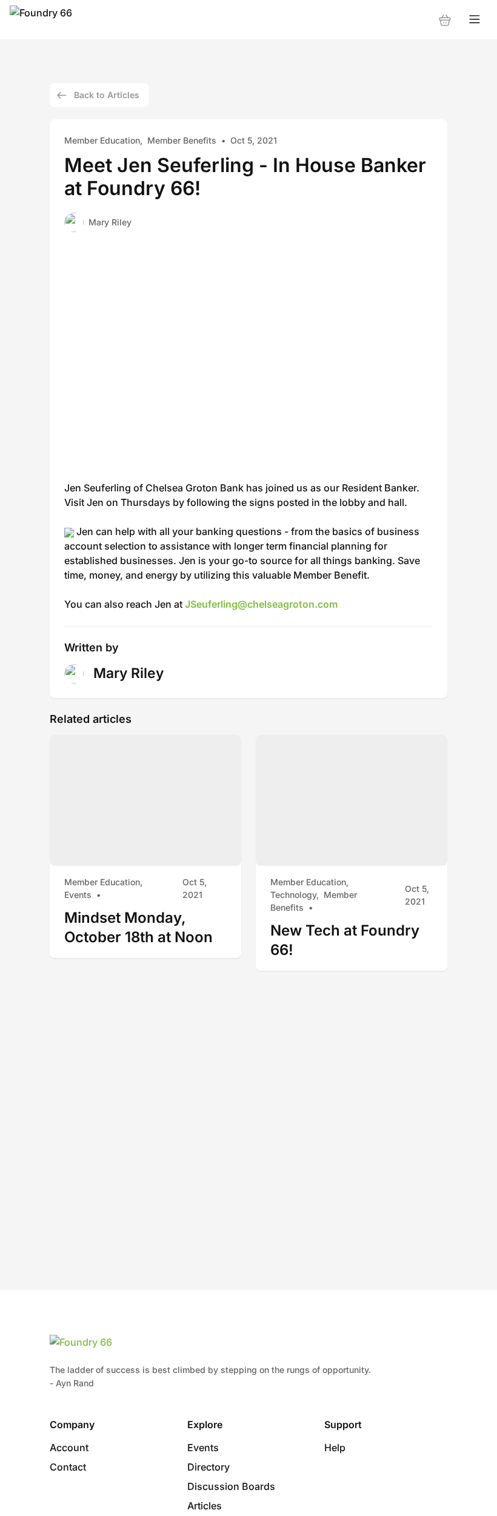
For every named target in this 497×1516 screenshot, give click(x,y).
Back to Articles (106, 95)
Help (334, 1447)
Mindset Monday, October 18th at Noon (138, 927)
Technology (293, 894)
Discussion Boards (231, 1486)
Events (78, 894)
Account (69, 1447)
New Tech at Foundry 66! (344, 940)
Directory (208, 1467)
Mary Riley (110, 222)
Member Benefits (181, 140)
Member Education (102, 140)
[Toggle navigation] (474, 19)
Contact (68, 1467)
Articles (204, 1506)
